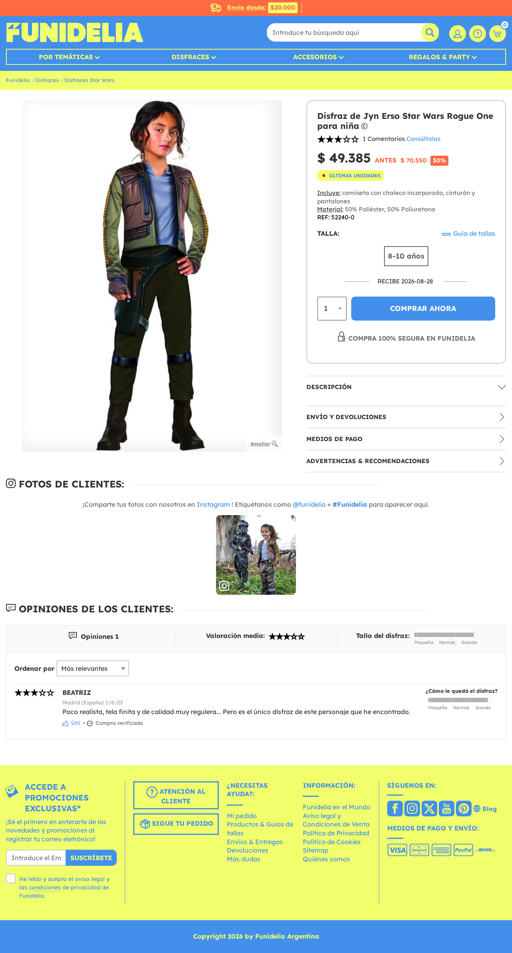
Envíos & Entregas (255, 842)
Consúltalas (423, 138)
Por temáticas (66, 57)
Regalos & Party (439, 57)
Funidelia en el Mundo (336, 807)
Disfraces (190, 57)
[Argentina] (395, 809)
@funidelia (309, 504)
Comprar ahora (423, 308)
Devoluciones (247, 850)
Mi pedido (242, 816)
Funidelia (18, 80)
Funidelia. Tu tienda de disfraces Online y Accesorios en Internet (74, 32)
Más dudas (243, 859)
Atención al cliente (182, 796)
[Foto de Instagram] (256, 555)
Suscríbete (91, 858)
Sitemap (315, 850)
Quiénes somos (326, 859)
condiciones (45, 887)
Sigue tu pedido (181, 823)
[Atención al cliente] (477, 33)
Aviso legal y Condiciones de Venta (336, 820)
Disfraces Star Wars (89, 80)
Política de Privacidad (336, 833)
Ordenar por (34, 668)
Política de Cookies (332, 842)
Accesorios (315, 57)
